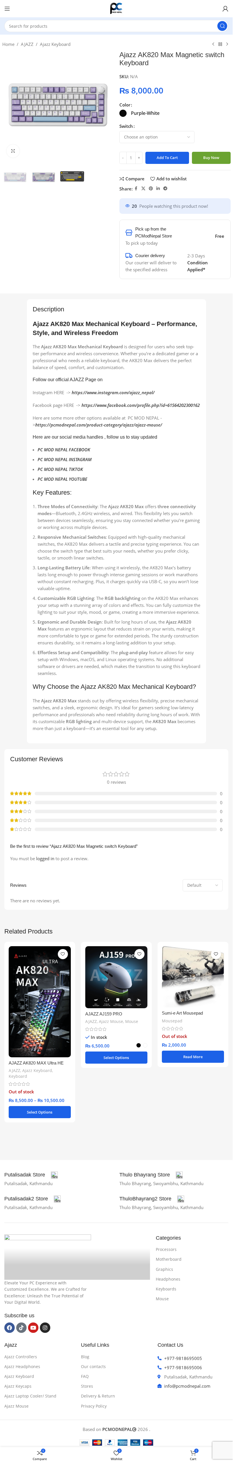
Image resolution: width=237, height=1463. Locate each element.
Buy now (211, 157)
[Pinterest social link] (151, 188)
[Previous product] (213, 44)
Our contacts (93, 1366)
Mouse (131, 1021)
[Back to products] (220, 44)
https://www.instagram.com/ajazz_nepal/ (113, 392)
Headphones (168, 1279)
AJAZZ (27, 44)
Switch (126, 126)
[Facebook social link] (136, 188)
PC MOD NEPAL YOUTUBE (62, 479)
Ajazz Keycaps (18, 1386)
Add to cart (167, 157)
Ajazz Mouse (111, 1021)
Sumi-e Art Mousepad (182, 1013)
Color (124, 105)
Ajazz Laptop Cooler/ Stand (30, 1396)
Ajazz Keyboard (55, 44)
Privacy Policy (94, 1406)
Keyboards (166, 1289)
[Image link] (47, 1254)
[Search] (222, 26)
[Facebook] (9, 1327)
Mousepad (172, 1021)
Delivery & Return (98, 1396)
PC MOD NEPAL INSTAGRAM (65, 459)
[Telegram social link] (165, 188)
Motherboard (169, 1259)
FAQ (85, 1376)
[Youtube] (33, 1327)
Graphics (164, 1269)
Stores (87, 1386)
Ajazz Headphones (22, 1366)
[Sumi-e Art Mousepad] (193, 977)
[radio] (123, 113)
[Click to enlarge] (13, 151)
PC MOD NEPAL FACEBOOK (64, 449)
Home (8, 44)
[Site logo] (116, 8)
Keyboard (18, 1076)
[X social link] (143, 188)
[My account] (225, 8)
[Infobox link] (31, 1175)
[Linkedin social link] (158, 188)
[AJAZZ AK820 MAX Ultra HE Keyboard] (40, 1001)
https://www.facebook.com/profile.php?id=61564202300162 (141, 405)
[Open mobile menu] (7, 8)
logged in (45, 858)
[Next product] (227, 44)
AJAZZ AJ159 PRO (103, 1013)
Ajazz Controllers (20, 1356)
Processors (166, 1249)
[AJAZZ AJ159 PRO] (116, 977)
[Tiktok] (21, 1327)
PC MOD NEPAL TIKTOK (60, 469)
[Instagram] (45, 1327)
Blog (85, 1356)
